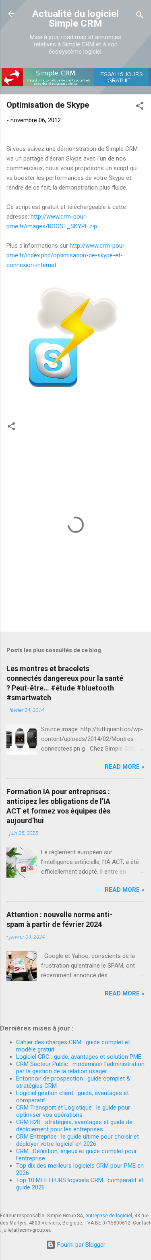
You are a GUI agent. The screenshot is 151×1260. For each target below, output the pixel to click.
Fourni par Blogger (80, 1244)
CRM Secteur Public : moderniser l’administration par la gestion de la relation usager (80, 1067)
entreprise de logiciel (108, 1215)
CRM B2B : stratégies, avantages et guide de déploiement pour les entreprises (74, 1125)
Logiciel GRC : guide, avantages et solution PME (78, 1056)
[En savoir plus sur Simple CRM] (75, 84)
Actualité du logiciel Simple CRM (75, 18)
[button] (140, 107)
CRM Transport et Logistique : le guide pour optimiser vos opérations (73, 1111)
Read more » (125, 766)
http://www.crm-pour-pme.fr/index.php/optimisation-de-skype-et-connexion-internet (66, 255)
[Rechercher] (140, 16)
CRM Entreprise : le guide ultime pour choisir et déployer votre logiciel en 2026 (77, 1140)
